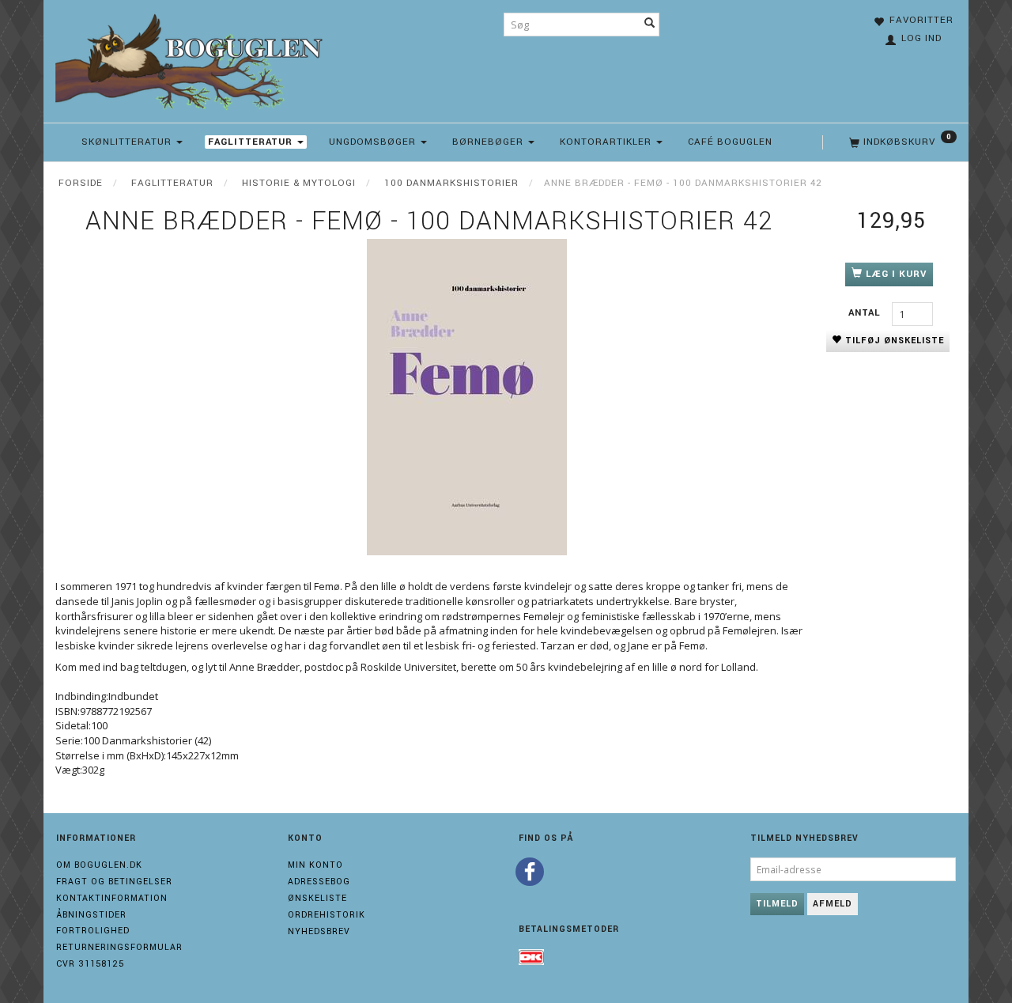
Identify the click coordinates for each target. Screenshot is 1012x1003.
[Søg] (649, 24)
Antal (866, 313)
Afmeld (832, 904)
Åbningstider (91, 915)
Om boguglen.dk (99, 865)
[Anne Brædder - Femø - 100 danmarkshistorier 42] (466, 397)
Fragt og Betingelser (114, 882)
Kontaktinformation (112, 898)
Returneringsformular (119, 947)
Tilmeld (777, 904)
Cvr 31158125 (90, 964)
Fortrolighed (93, 931)
